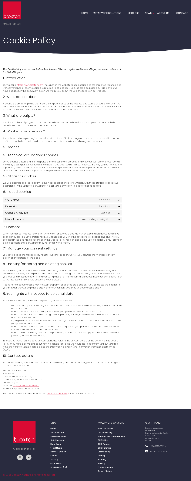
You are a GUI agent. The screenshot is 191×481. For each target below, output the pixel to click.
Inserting (102, 459)
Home (84, 13)
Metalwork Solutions (107, 13)
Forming (101, 455)
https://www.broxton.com (30, 84)
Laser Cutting (104, 452)
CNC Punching (104, 448)
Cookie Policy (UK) (58, 467)
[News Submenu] (153, 13)
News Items (55, 444)
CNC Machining (57, 440)
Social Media (56, 448)
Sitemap (54, 459)
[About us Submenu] (170, 13)
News (148, 13)
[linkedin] (28, 457)
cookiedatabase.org (58, 393)
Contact (182, 13)
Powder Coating (105, 467)
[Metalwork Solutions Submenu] (122, 13)
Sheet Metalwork (58, 436)
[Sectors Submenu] (140, 13)
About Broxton (57, 432)
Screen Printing (105, 471)
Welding (101, 463)
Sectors (133, 13)
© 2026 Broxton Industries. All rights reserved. (29, 475)
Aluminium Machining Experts (111, 436)
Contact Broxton (58, 452)
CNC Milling (103, 440)
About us (163, 13)
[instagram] (20, 457)
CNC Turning (104, 444)
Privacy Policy (56, 463)
